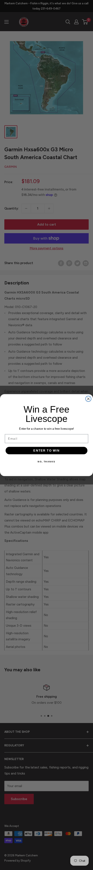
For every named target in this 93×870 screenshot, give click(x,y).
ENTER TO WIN (46, 450)
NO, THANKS (46, 461)
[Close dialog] (88, 399)
